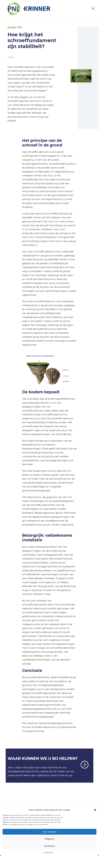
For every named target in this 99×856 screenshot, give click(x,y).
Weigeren (50, 839)
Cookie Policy (48, 852)
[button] (95, 810)
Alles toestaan (49, 832)
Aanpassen (49, 846)
